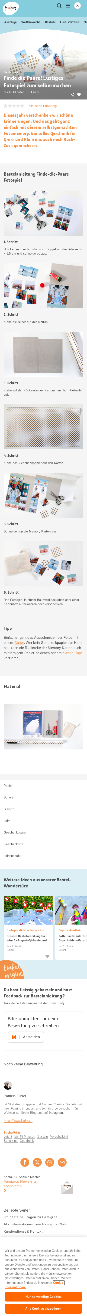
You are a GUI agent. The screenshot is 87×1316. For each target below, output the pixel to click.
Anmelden (31, 1037)
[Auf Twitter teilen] (37, 1162)
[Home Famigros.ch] (11, 8)
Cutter (19, 643)
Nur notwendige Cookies (43, 1296)
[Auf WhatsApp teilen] (49, 1162)
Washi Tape (73, 653)
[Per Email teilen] (62, 1162)
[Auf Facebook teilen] (24, 1162)
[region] (43, 1276)
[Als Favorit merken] (47, 956)
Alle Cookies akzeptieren (43, 1308)
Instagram (56, 1112)
